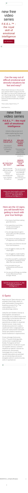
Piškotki (2, 481)
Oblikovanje (3, 485)
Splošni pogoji (22, 479)
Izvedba (9, 485)
